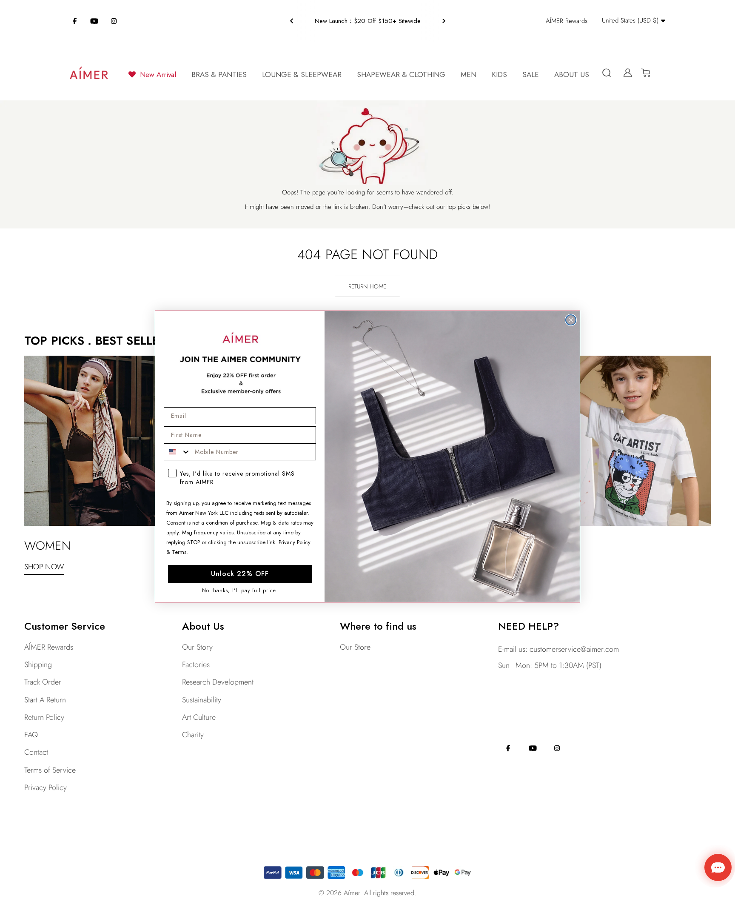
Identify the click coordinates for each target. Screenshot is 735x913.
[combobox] (177, 452)
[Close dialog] (571, 320)
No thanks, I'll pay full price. (240, 590)
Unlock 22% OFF (240, 574)
